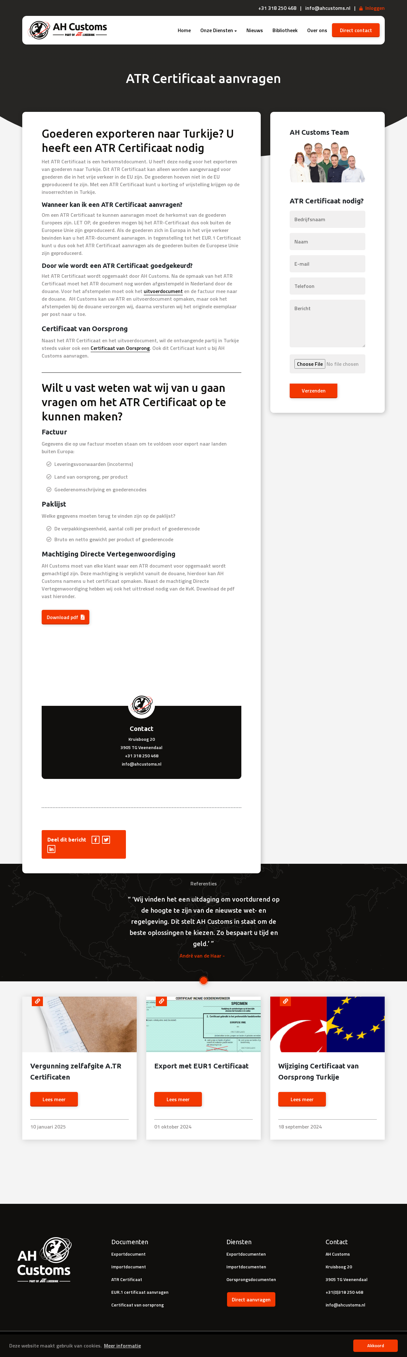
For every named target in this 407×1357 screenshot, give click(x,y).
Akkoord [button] (375, 1345)
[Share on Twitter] (106, 839)
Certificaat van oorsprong (137, 1304)
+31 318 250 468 (141, 755)
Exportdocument (128, 1254)
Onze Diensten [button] (216, 30)
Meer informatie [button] (122, 1345)
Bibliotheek (285, 30)
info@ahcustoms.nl (142, 763)
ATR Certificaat (126, 1279)
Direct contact (356, 30)
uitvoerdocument (163, 291)
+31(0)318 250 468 (344, 1292)
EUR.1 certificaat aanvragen (140, 1292)
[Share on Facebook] (96, 839)
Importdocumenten (246, 1266)
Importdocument (128, 1266)
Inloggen (375, 8)
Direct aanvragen (251, 1299)
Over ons (317, 30)
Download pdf (62, 617)
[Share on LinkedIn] (51, 849)
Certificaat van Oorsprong (120, 348)
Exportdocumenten (246, 1254)
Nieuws (254, 30)
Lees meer (54, 1099)
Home (184, 30)
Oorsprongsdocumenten (251, 1279)
